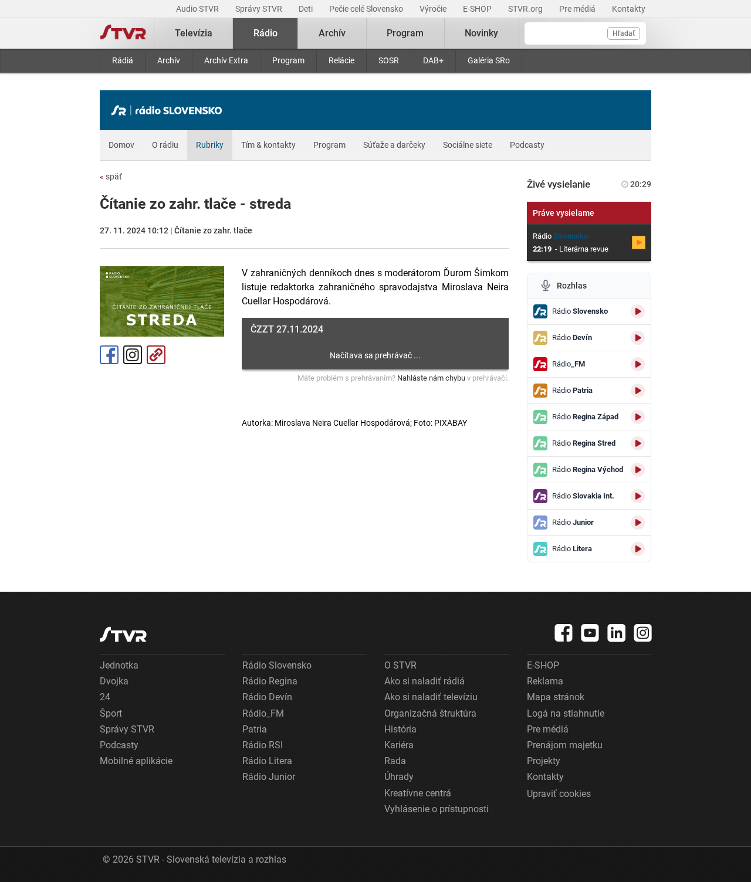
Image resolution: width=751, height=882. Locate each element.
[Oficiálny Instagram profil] (643, 632)
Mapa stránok (555, 697)
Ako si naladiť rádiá (424, 681)
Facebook (109, 354)
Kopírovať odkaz (156, 354)
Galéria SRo (489, 60)
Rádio (265, 33)
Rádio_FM (263, 713)
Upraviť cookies (559, 793)
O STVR (400, 665)
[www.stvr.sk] (123, 634)
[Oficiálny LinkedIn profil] (616, 632)
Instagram (132, 354)
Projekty (543, 760)
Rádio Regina (269, 681)
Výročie (434, 8)
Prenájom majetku (565, 745)
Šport (111, 713)
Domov (121, 145)
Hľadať (624, 33)
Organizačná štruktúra (430, 713)
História (400, 729)
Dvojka (114, 681)
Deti (306, 8)
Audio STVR (198, 8)
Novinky (481, 33)
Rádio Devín (267, 697)
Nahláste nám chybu (431, 378)
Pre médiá (578, 8)
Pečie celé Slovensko (367, 8)
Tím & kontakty (268, 145)
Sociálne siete (467, 145)
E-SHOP (478, 8)
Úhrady (399, 776)
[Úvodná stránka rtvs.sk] (123, 33)
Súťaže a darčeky (394, 145)
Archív (168, 60)
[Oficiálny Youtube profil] (590, 632)
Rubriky (210, 145)
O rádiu (165, 145)
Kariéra (399, 745)
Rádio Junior (268, 776)
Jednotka (119, 665)
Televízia (193, 33)
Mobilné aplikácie (136, 760)
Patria (254, 729)
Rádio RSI (262, 745)
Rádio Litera (267, 760)
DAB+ (433, 60)
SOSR (388, 60)
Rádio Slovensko (277, 665)
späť (111, 176)
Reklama (545, 681)
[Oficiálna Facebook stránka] (564, 632)
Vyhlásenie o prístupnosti (436, 809)
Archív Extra (226, 60)
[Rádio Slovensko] (169, 110)
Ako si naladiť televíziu (431, 697)
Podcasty (527, 145)
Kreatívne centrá (417, 793)
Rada (395, 760)
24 (105, 697)
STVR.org (526, 8)
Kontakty (628, 8)
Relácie (341, 60)
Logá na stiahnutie (565, 713)
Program (288, 60)
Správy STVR (259, 8)
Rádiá (122, 60)
